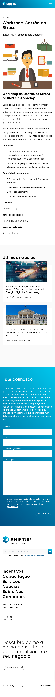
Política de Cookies (11, 607)
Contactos (14, 596)
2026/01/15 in (12, 297)
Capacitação (16, 576)
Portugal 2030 (24, 297)
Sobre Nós (13, 591)
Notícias (6, 17)
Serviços (11, 581)
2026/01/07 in (12, 340)
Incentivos (13, 571)
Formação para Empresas (30, 35)
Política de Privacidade (13, 605)
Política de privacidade (34, 556)
